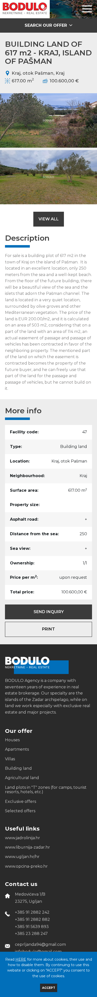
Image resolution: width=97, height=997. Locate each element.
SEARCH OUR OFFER (46, 25)
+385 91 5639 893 (32, 926)
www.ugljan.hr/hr (22, 857)
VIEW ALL (49, 219)
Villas (10, 759)
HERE (20, 959)
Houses (12, 740)
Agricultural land (22, 778)
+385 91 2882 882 (32, 919)
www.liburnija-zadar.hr (27, 847)
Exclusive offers (20, 801)
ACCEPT (48, 988)
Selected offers (20, 811)
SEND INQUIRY (49, 611)
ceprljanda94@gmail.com (40, 944)
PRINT (48, 629)
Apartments (17, 749)
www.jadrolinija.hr (22, 838)
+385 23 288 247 (31, 933)
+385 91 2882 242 (32, 912)
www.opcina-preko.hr (26, 866)
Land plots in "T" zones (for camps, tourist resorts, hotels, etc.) (46, 789)
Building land (18, 768)
